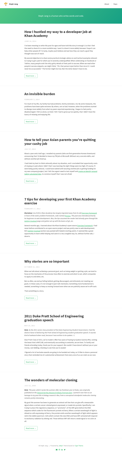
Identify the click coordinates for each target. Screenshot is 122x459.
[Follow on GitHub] (59, 450)
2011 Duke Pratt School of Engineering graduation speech (54, 318)
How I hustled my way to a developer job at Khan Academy (57, 33)
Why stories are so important (46, 261)
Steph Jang (13, 4)
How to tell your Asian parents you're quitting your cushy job (60, 141)
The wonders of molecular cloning (50, 380)
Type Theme (79, 446)
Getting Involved (30, 221)
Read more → (31, 76)
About (106, 4)
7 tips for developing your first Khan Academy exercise (60, 201)
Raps (115, 4)
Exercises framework (89, 213)
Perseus (68, 216)
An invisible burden (39, 94)
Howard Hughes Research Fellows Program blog (54, 392)
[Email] (57, 450)
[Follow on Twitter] (65, 450)
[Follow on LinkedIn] (62, 450)
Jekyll (61, 446)
